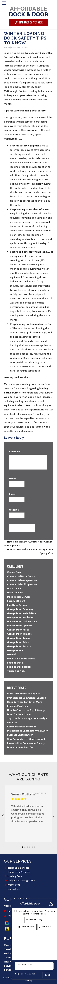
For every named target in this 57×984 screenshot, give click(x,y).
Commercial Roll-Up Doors (22, 584)
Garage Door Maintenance (22, 621)
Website (14, 510)
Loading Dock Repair (19, 667)
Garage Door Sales (18, 642)
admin (7, 47)
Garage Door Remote (19, 634)
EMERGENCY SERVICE (30, 22)
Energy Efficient (16, 601)
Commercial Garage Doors (22, 580)
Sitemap (28, 980)
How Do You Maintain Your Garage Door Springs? (30, 551)
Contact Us (13, 889)
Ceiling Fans (14, 572)
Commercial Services (18, 872)
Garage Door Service (19, 646)
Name (12, 479)
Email (12, 494)
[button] (22, 847)
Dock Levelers (15, 593)
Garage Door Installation (21, 613)
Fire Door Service (17, 605)
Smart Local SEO (28, 973)
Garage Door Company (20, 609)
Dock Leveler (14, 588)
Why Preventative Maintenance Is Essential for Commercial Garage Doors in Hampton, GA (26, 743)
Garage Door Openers (19, 626)
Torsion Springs (16, 671)
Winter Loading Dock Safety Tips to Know (25, 38)
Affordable (28, 11)
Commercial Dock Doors (21, 576)
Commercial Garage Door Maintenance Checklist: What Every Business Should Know (27, 731)
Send (48, 975)
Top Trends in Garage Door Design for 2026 (27, 720)
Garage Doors (15, 650)
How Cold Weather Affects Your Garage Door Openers (28, 544)
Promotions (13, 885)
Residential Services (18, 868)
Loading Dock (15, 663)
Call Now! (46, 926)
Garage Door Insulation (20, 617)
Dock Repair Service (18, 597)
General (11, 654)
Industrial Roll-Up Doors (21, 659)
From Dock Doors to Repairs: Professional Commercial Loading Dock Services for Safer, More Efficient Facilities (26, 700)
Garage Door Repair (18, 638)
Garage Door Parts (18, 630)
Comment (15, 452)
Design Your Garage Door (21, 880)
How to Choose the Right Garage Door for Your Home (26, 712)
